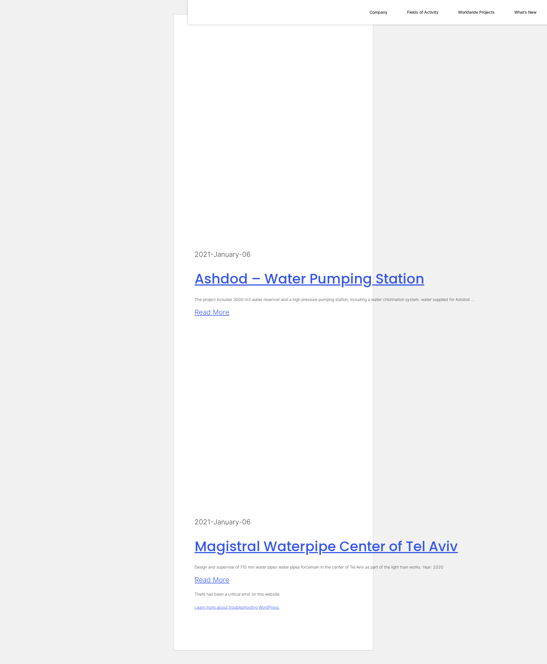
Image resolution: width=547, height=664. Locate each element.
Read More (212, 312)
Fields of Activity (422, 12)
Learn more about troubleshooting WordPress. (237, 607)
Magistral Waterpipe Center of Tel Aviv (326, 546)
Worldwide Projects (476, 12)
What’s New (525, 12)
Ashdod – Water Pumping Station (309, 278)
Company (378, 12)
